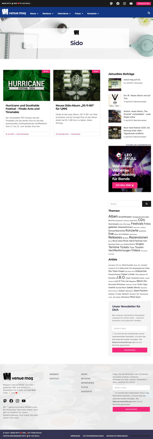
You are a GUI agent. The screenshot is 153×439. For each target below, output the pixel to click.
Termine (113, 247)
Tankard (125, 294)
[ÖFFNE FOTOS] (82, 13)
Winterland (125, 297)
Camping (126, 220)
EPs (124, 224)
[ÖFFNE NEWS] (38, 13)
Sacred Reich (121, 288)
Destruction (124, 268)
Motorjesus (121, 284)
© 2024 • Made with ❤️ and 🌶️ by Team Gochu (22, 433)
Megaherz (132, 281)
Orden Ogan (142, 284)
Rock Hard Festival (132, 241)
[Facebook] (118, 3)
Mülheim (125, 234)
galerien (112, 227)
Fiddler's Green (128, 274)
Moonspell (112, 284)
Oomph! (134, 284)
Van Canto (116, 297)
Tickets (124, 247)
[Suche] (146, 204)
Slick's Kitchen (113, 291)
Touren (139, 247)
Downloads (113, 224)
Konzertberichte (116, 230)
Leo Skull (32, 390)
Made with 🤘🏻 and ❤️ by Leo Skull (16, 3)
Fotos (147, 223)
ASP (116, 265)
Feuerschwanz (114, 274)
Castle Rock (133, 220)
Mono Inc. (142, 281)
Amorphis (111, 265)
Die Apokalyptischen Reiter (139, 268)
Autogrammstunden (140, 217)
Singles (140, 244)
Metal (116, 234)
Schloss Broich (129, 244)
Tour (132, 247)
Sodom (122, 291)
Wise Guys (135, 297)
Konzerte (132, 230)
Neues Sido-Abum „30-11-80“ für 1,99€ (75, 107)
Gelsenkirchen (125, 227)
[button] (149, 13)
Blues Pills (137, 265)
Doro (133, 271)
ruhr (145, 241)
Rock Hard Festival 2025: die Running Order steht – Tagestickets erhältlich (137, 130)
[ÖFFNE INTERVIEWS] (70, 13)
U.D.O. (110, 297)
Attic (120, 265)
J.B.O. (121, 277)
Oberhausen (133, 234)
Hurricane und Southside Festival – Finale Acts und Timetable (22, 109)
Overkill (111, 287)
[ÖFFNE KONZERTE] (98, 13)
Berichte (111, 220)
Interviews (136, 227)
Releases (115, 237)
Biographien (119, 220)
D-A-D (116, 268)
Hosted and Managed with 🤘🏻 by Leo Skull (21, 436)
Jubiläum (143, 227)
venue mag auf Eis (132, 79)
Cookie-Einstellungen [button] (140, 436)
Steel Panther (141, 290)
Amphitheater (125, 217)
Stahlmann (129, 291)
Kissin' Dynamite (132, 278)
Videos (135, 250)
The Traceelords (142, 294)
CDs (141, 220)
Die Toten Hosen (116, 271)
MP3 (120, 234)
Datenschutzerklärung (121, 342)
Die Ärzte (128, 271)
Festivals (137, 223)
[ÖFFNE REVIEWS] (53, 13)
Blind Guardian (127, 265)
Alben (113, 216)
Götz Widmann (140, 274)
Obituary (128, 284)
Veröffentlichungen (119, 250)
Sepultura (144, 288)
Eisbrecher (141, 271)
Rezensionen (138, 237)
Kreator (142, 278)
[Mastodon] (111, 3)
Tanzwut (132, 294)
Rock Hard (117, 241)
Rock (110, 241)
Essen (129, 224)
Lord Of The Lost (121, 281)
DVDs (121, 224)
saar (121, 244)
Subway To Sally (114, 294)
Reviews (125, 238)
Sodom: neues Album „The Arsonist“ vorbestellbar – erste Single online (137, 114)
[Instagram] (124, 3)
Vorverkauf (144, 251)
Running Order (114, 244)
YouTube (111, 254)
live (111, 234)
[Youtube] (131, 3)
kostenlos (142, 231)
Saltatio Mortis (133, 287)
